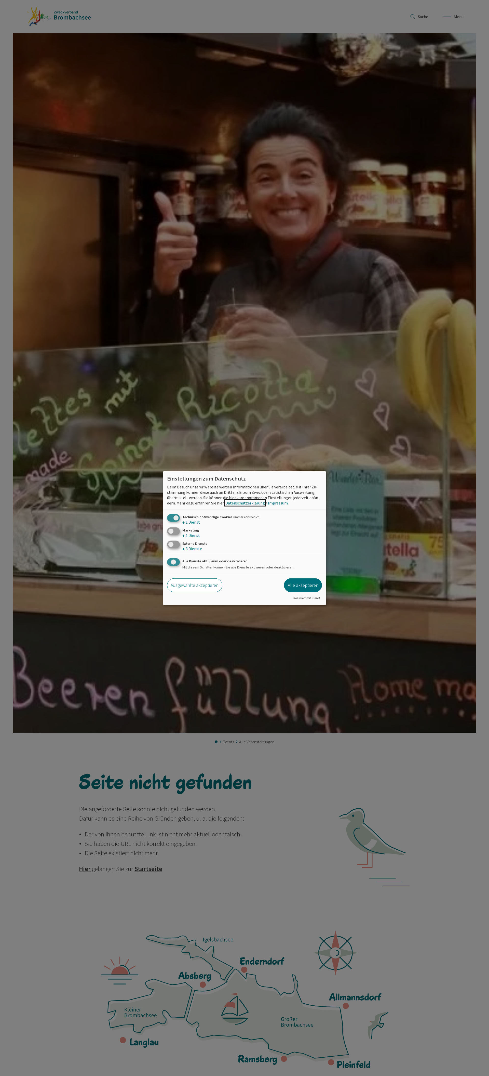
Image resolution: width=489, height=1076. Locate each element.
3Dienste (192, 548)
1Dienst (191, 521)
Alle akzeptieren (303, 585)
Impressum (278, 502)
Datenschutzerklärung (245, 502)
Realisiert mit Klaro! (306, 598)
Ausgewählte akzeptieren (195, 585)
